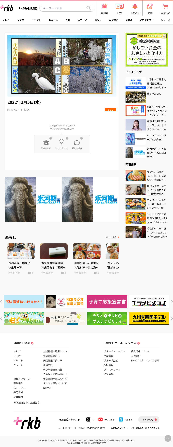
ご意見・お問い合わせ (55, 374)
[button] (1, 302)
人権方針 (136, 356)
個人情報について (140, 351)
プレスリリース (112, 369)
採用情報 (18, 392)
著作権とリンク (118, 427)
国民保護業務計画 (52, 360)
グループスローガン (114, 351)
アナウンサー (147, 19)
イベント (36, 19)
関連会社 (48, 387)
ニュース (53, 19)
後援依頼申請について (55, 378)
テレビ (6, 19)
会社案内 (18, 397)
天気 (67, 19)
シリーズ (165, 19)
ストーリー (19, 387)
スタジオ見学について (55, 383)
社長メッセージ (22, 378)
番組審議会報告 (51, 356)
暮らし (98, 19)
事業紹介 (18, 383)
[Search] (88, 8)
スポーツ (82, 19)
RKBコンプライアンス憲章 (145, 360)
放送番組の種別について (56, 351)
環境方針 (48, 365)
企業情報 (108, 356)
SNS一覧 (148, 419)
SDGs (129, 19)
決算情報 (108, 374)
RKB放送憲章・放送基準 (27, 402)
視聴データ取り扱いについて (92, 427)
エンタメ (113, 19)
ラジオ (20, 19)
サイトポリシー (66, 427)
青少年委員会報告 (52, 369)
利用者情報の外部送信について (145, 427)
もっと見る (111, 237)
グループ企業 (111, 360)
